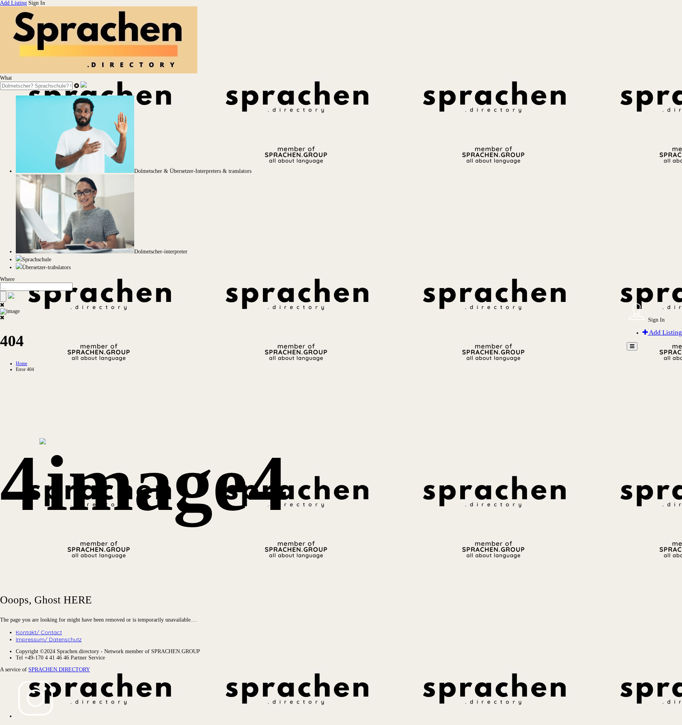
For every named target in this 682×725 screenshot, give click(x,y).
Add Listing (13, 3)
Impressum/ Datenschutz (49, 639)
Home (21, 363)
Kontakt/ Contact (39, 632)
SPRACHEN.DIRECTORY (59, 670)
